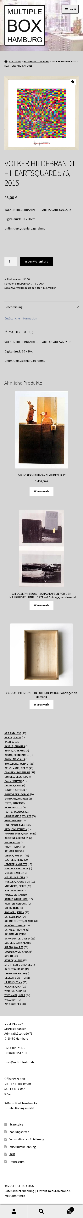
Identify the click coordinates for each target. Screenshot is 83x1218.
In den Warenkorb (36, 261)
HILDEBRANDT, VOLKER (36, 61)
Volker (52, 288)
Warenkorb (41, 491)
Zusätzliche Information (20, 318)
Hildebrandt (28, 288)
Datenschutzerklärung (19, 1191)
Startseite (15, 61)
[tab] (41, 307)
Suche (41, 1211)
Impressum (17, 1162)
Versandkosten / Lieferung (26, 1139)
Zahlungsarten (19, 1132)
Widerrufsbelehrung (22, 1147)
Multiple (42, 288)
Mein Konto (14, 1211)
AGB (12, 1154)
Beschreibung (13, 307)
